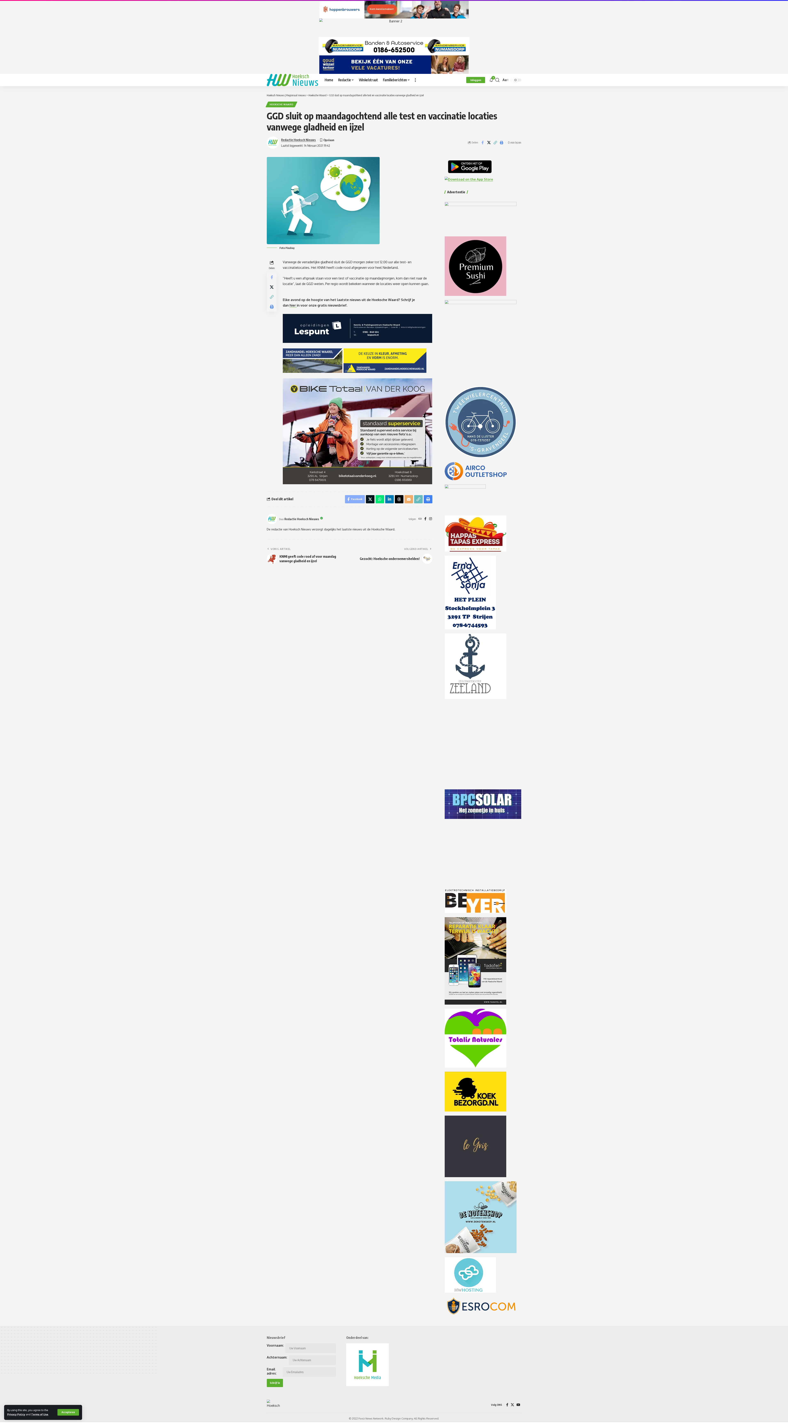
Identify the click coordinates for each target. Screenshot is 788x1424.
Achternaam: (277, 1357)
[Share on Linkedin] (389, 499)
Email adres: (272, 1371)
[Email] (408, 499)
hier (293, 305)
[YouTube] (518, 1405)
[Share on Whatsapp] (380, 499)
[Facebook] (425, 519)
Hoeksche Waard (281, 104)
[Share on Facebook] (482, 142)
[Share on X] (489, 142)
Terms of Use (39, 1414)
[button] (68, 1412)
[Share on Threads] (399, 499)
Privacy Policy (16, 1414)
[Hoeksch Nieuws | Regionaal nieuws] (292, 80)
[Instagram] (430, 519)
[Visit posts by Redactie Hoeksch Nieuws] (272, 519)
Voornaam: (275, 1345)
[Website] (420, 519)
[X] (512, 1405)
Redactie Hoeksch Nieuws (298, 140)
